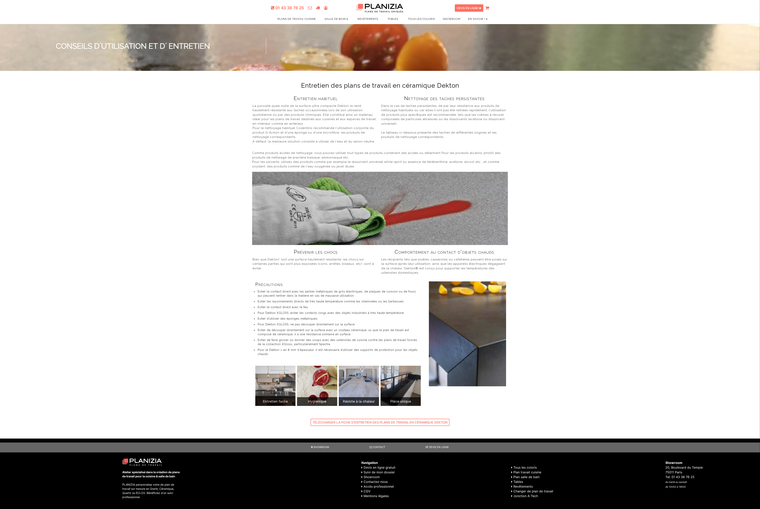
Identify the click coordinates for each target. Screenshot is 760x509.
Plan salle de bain (526, 477)
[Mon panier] (487, 8)
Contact (378, 447)
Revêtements (367, 18)
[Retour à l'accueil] (380, 5)
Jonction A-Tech (525, 496)
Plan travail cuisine (526, 472)
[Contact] (310, 8)
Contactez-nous (375, 482)
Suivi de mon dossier (379, 472)
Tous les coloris (421, 18)
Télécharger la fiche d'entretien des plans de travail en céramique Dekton (380, 422)
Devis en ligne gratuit (379, 467)
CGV (366, 491)
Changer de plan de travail (532, 491)
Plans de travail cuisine (296, 18)
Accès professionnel (378, 486)
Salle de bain (335, 18)
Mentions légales (376, 496)
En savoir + (476, 18)
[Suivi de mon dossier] (318, 8)
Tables (392, 18)
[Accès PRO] (326, 8)
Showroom (451, 18)
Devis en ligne (468, 8)
